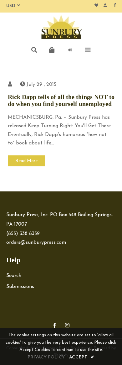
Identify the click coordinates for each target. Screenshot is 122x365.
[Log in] (70, 50)
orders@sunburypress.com (36, 242)
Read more (26, 161)
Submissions (20, 286)
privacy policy (46, 357)
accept (82, 357)
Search (13, 275)
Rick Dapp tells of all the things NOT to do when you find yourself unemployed (61, 100)
